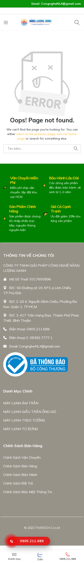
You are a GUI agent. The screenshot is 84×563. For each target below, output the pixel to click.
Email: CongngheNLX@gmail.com (34, 346)
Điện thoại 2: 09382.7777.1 (31, 337)
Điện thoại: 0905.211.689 (29, 329)
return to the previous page (35, 134)
